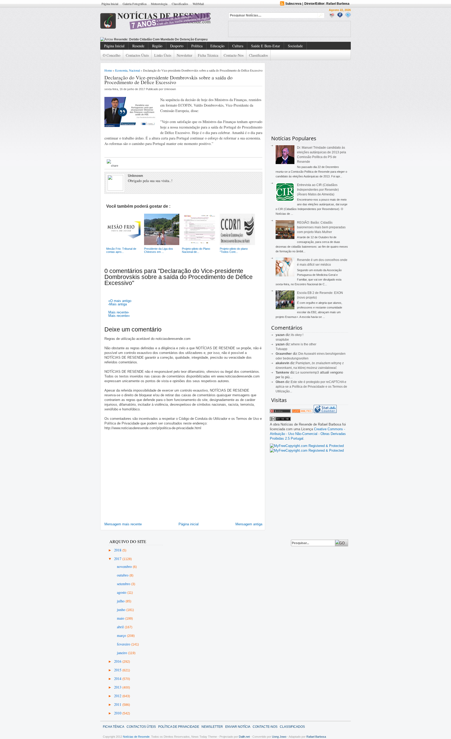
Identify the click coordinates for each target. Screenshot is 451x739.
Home (108, 70)
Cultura (237, 45)
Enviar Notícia (237, 727)
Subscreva (293, 3)
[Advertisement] (289, 29)
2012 (118, 695)
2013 (118, 687)
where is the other (303, 344)
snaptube (282, 339)
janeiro (122, 652)
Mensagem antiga (248, 524)
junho (121, 609)
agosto (122, 592)
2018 (118, 550)
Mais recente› (118, 312)
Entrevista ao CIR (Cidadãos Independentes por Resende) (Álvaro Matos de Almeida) (318, 189)
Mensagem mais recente (123, 524)
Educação (217, 45)
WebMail (198, 4)
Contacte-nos (234, 55)
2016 (118, 661)
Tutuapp (281, 349)
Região (157, 45)
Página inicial (189, 524)
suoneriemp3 (309, 372)
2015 (118, 669)
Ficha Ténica (113, 727)
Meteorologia (159, 4)
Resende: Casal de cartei (133, 39)
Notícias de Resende (136, 736)
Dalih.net (244, 736)
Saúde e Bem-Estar (265, 45)
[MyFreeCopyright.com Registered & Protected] (307, 446)
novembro (125, 566)
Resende (138, 45)
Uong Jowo (279, 736)
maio (121, 618)
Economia (121, 70)
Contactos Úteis (137, 55)
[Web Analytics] (302, 412)
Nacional (134, 70)
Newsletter (184, 55)
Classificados (180, 4)
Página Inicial (110, 4)
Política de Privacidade (178, 727)
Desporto (176, 45)
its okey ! (297, 335)
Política (197, 45)
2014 (118, 678)
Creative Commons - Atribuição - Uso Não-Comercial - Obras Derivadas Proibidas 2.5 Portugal (308, 433)
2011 (118, 704)
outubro (123, 575)
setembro (124, 583)
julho (121, 600)
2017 (118, 558)
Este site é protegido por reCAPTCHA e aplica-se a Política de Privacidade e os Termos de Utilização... (311, 386)
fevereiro (124, 644)
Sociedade (295, 45)
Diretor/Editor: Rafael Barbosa (326, 3)
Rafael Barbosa (316, 736)
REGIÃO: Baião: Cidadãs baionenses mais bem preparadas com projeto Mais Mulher (321, 227)
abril (121, 626)
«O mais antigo (119, 300)
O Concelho (111, 55)
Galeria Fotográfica (134, 4)
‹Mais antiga (117, 304)
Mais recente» (119, 315)
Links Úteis (162, 55)
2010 (118, 713)
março (122, 635)
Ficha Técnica (208, 55)
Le (298, 372)
